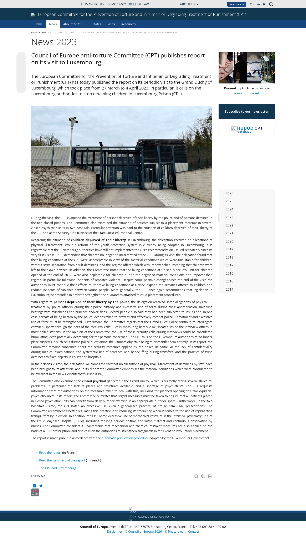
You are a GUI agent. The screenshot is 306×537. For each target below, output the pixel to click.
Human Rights (92, 4)
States (97, 24)
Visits (111, 24)
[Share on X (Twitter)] (21, 65)
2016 (229, 273)
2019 (229, 249)
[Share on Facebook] (21, 73)
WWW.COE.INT (41, 4)
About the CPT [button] (73, 24)
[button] (153, 517)
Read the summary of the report (62, 460)
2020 (229, 241)
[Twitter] (41, 486)
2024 (229, 209)
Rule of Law (139, 4)
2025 (229, 201)
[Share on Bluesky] (21, 57)
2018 (229, 257)
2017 (229, 265)
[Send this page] (21, 89)
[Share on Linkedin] (21, 81)
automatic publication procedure (125, 438)
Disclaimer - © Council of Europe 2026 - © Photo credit (146, 531)
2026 (229, 193)
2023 (229, 217)
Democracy (116, 4)
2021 (229, 233)
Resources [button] (128, 24)
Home (39, 24)
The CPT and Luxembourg (57, 468)
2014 (229, 289)
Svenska (235, 4)
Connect (256, 4)
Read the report (50, 452)
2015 (229, 281)
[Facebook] (34, 486)
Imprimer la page (210, 475)
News (53, 24)
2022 (229, 225)
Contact (193, 531)
